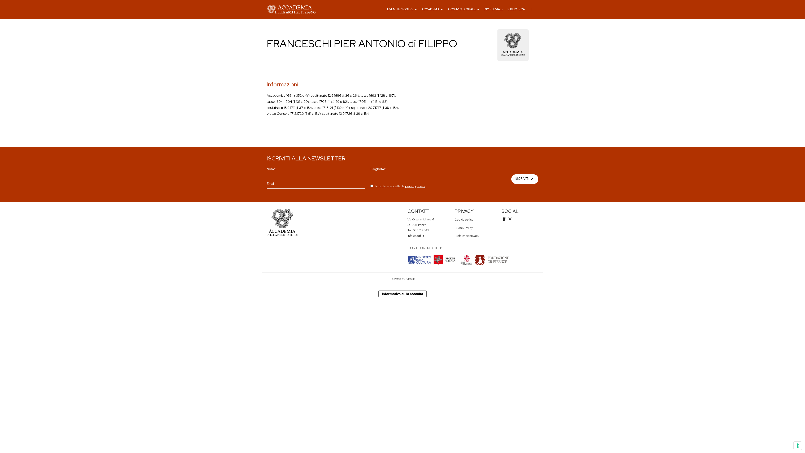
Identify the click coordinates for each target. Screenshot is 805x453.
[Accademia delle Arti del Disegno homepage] (291, 9)
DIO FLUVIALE (494, 9)
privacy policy (415, 186)
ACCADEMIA (431, 9)
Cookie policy (463, 219)
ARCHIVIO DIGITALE (462, 9)
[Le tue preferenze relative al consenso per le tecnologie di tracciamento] (798, 446)
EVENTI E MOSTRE (400, 9)
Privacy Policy (463, 228)
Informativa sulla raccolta (402, 294)
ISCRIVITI (522, 178)
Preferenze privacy (466, 236)
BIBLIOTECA (516, 9)
